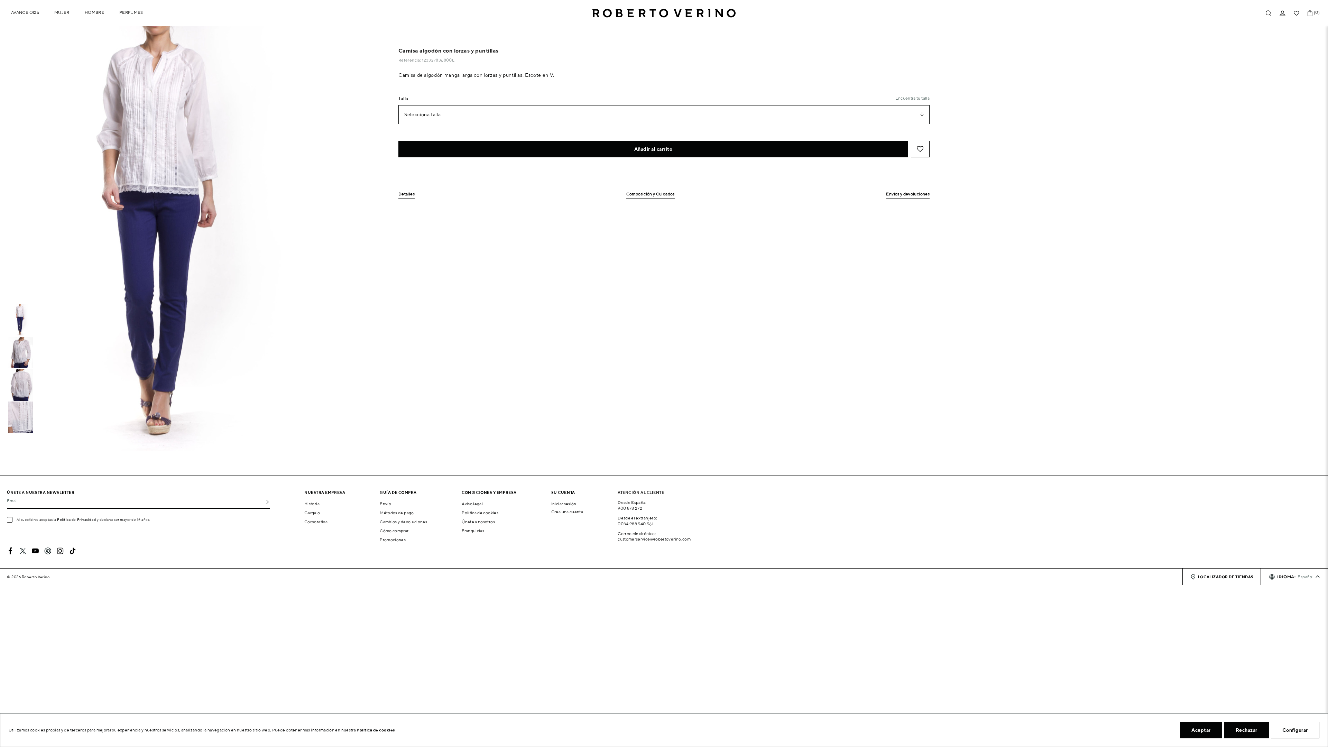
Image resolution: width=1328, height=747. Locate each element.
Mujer (62, 12)
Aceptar (1201, 730)
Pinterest (47, 550)
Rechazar (1246, 730)
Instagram (60, 550)
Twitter (22, 550)
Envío (385, 503)
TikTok (72, 550)
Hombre (94, 12)
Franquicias (473, 530)
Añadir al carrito (653, 149)
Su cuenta (563, 492)
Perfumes (131, 12)
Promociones (393, 539)
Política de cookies (480, 512)
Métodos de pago (397, 512)
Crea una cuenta (567, 511)
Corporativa (316, 521)
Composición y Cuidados (650, 194)
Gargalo (312, 512)
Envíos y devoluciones (908, 194)
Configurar (1295, 730)
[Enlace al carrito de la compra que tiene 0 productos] (1310, 13)
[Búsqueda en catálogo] (1268, 13)
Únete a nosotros (478, 521)
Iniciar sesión (564, 503)
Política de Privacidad (76, 519)
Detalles (406, 194)
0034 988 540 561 (635, 523)
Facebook (10, 550)
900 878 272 (630, 508)
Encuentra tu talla (912, 98)
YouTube (35, 550)
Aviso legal (472, 503)
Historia (312, 503)
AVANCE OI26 (25, 12)
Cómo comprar (394, 530)
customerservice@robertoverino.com (654, 539)
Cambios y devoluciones (403, 521)
